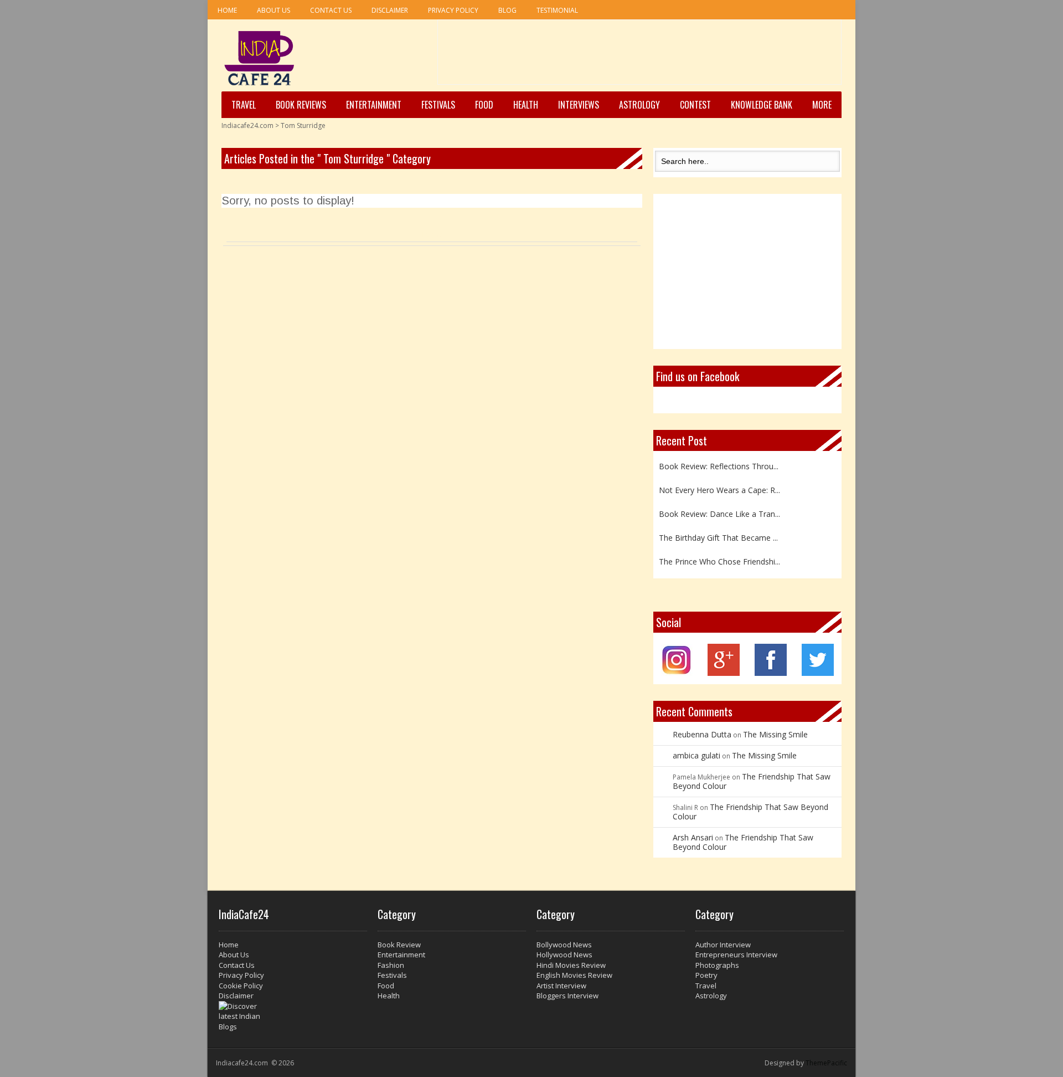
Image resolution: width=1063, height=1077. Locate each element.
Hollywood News (564, 955)
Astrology (639, 104)
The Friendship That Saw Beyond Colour (751, 781)
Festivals (438, 104)
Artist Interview (561, 986)
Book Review (399, 945)
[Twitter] (818, 673)
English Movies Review (574, 975)
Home (227, 10)
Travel (243, 104)
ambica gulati (696, 755)
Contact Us (331, 10)
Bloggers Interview (567, 996)
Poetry (706, 975)
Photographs (717, 965)
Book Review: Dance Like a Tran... (719, 510)
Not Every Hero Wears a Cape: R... (719, 486)
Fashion (391, 965)
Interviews (578, 104)
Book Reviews (301, 104)
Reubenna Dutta (702, 734)
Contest (695, 104)
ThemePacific (826, 1063)
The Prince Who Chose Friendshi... (719, 557)
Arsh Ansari (693, 837)
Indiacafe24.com (247, 125)
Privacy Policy (453, 10)
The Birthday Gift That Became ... (718, 534)
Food (484, 104)
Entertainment (373, 104)
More (822, 104)
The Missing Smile (775, 734)
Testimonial (557, 10)
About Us (273, 10)
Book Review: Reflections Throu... (718, 462)
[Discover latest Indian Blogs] (293, 1016)
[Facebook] (771, 673)
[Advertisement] (639, 56)
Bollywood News (564, 945)
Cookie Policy (241, 986)
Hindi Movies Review (571, 965)
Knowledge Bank (761, 104)
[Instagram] (677, 673)
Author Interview (723, 945)
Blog (507, 10)
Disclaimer (389, 10)
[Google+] (724, 673)
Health (525, 104)
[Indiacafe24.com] (259, 58)
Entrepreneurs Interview (736, 955)
